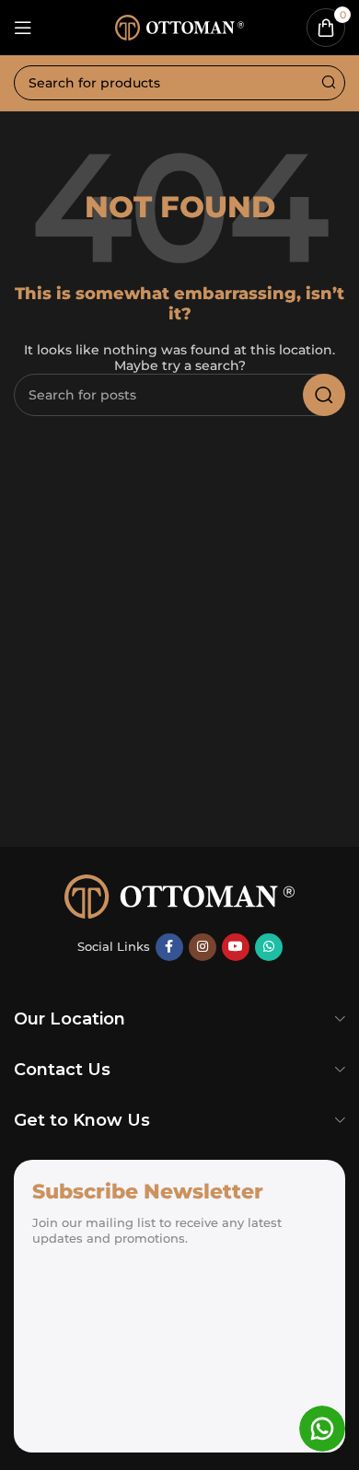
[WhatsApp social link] (269, 947)
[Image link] (179, 894)
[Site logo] (179, 25)
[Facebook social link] (169, 947)
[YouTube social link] (235, 947)
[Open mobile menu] (23, 27)
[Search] (328, 83)
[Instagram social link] (202, 947)
